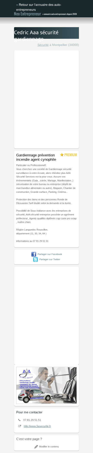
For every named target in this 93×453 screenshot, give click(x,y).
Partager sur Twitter (49, 259)
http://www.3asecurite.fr (37, 426)
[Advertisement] (46, 98)
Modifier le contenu (49, 446)
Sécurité (43, 45)
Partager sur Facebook (50, 254)
